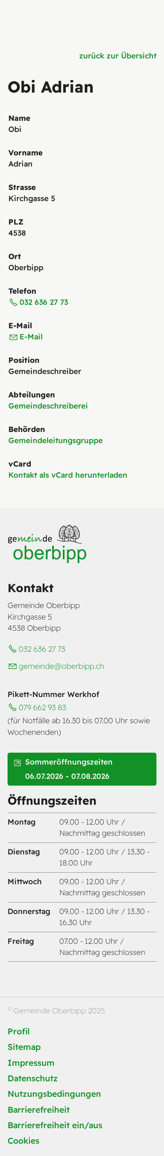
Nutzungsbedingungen (54, 1093)
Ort (14, 256)
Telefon (22, 291)
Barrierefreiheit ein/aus (55, 1125)
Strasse (22, 187)
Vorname (25, 152)
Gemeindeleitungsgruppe (55, 440)
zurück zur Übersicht (117, 55)
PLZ (15, 222)
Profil (19, 1031)
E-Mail (20, 325)
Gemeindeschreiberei (48, 406)
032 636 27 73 (44, 302)
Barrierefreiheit (39, 1109)
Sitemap (24, 1047)
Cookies (23, 1140)
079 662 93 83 (42, 707)
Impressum (31, 1062)
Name (19, 118)
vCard (19, 464)
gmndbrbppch (61, 666)
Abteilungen (31, 394)
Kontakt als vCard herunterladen (67, 475)
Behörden (26, 429)
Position (23, 360)
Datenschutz (33, 1078)
